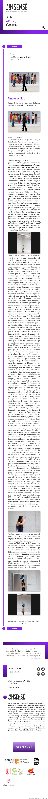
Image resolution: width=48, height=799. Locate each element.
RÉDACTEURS (11, 24)
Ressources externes (15, 668)
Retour (14, 47)
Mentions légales (14, 672)
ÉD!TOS (9, 17)
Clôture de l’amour (15, 103)
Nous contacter (14, 687)
